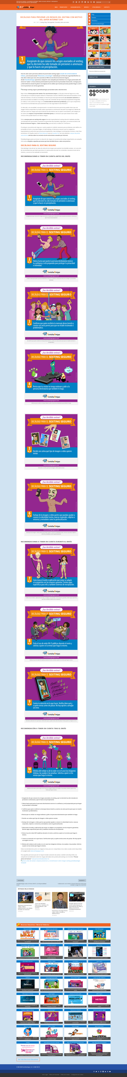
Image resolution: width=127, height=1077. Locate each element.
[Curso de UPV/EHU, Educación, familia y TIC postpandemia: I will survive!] (43, 896)
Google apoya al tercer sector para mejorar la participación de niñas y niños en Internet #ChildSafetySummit (76, 906)
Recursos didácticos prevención (97, 71)
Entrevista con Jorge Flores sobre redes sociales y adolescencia (60, 912)
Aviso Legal (45, 1074)
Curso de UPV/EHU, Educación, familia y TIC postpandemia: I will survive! (42, 906)
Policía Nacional (43, 133)
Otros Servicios (96, 7)
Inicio (56, 7)
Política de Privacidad (54, 1074)
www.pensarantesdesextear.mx (40, 859)
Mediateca (94, 20)
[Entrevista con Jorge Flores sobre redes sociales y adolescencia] (60, 900)
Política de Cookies (65, 1074)
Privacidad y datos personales (62, 22)
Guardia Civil (55, 133)
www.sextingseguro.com (37, 851)
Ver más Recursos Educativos (28, 1059)
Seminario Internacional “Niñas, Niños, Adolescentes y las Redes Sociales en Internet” (25, 907)
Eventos (94, 17)
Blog (45, 22)
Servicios (86, 7)
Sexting (42, 22)
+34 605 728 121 (36, 1067)
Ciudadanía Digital (75, 7)
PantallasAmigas (30, 80)
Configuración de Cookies (77, 1074)
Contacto (106, 7)
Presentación (63, 7)
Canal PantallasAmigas (98, 24)
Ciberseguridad (50, 22)
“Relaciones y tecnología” (45, 76)
